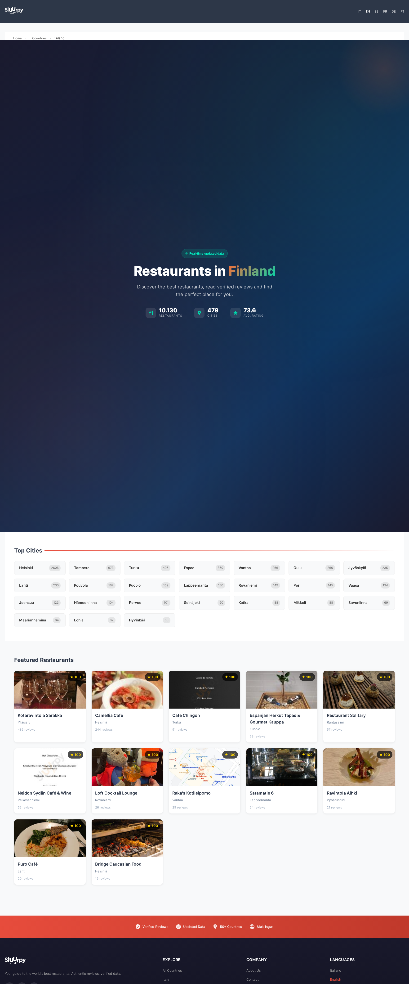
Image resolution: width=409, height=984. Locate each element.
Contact (252, 979)
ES (376, 11)
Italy (166, 979)
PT (402, 11)
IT (359, 11)
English (335, 979)
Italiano (335, 970)
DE (394, 11)
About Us (253, 970)
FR (385, 11)
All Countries (172, 970)
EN (368, 11)
